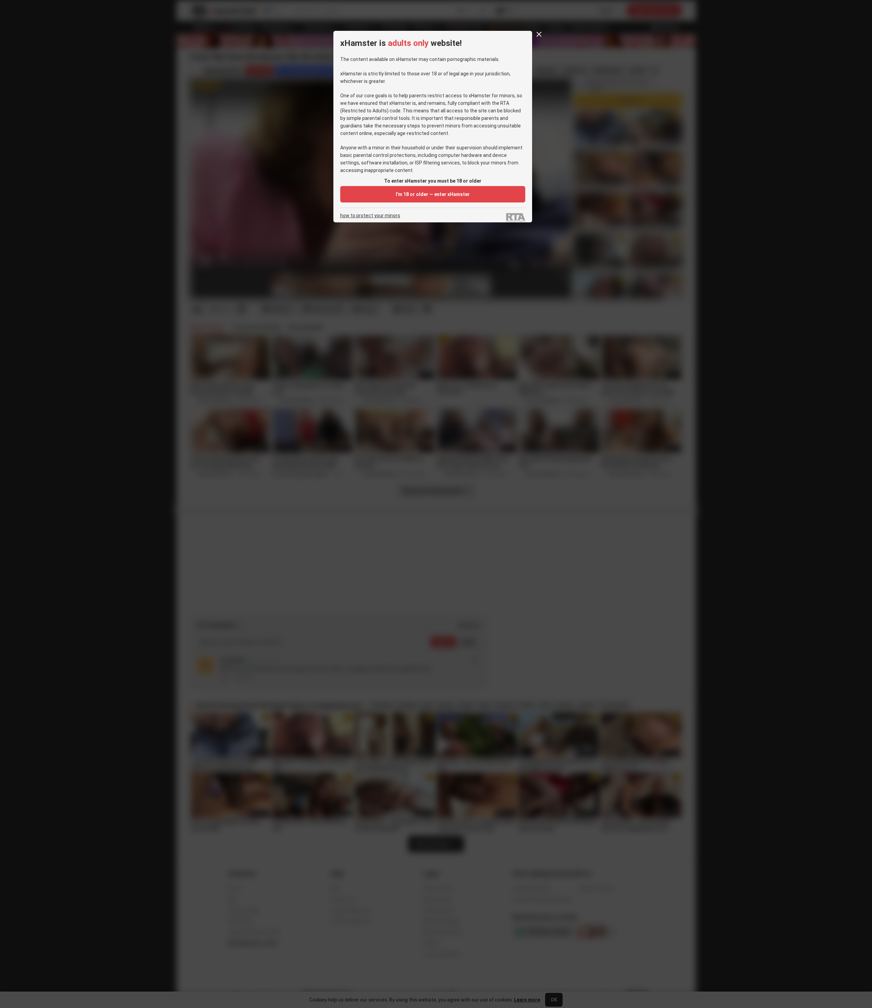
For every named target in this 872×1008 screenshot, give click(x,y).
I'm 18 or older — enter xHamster (433, 194)
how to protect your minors (370, 215)
